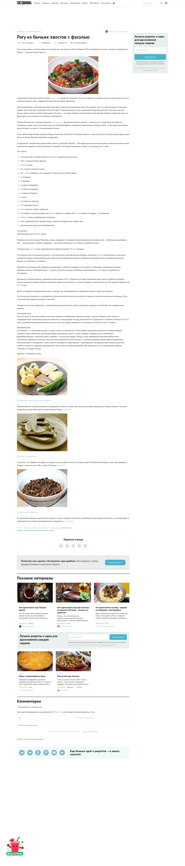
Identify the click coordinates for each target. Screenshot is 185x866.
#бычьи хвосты (48, 530)
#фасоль (20, 530)
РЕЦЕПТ (60, 673)
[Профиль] (166, 3)
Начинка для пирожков (27, 512)
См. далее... (67, 409)
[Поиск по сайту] (152, 3)
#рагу (26, 530)
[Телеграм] (22, 752)
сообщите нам (66, 528)
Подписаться (118, 637)
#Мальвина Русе (35, 530)
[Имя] (44, 718)
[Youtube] (54, 752)
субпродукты (57, 122)
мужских (55, 98)
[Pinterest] (46, 752)
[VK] (30, 752)
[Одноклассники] (38, 752)
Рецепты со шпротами (26, 456)
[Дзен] (62, 752)
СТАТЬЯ (21, 604)
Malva (111, 31)
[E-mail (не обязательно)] (102, 718)
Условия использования (107, 645)
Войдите (58, 712)
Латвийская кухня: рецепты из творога (34, 400)
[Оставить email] (89, 637)
